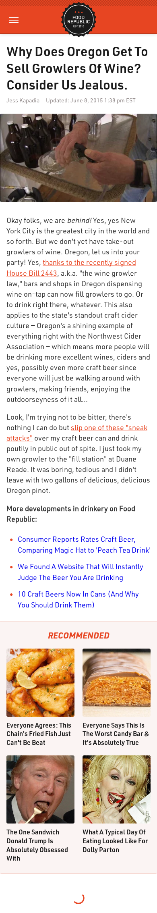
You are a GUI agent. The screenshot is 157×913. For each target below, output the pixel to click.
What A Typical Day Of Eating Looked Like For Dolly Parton (115, 840)
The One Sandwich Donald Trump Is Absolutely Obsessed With (37, 845)
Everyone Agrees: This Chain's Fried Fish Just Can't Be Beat (38, 734)
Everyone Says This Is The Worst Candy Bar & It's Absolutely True (116, 734)
